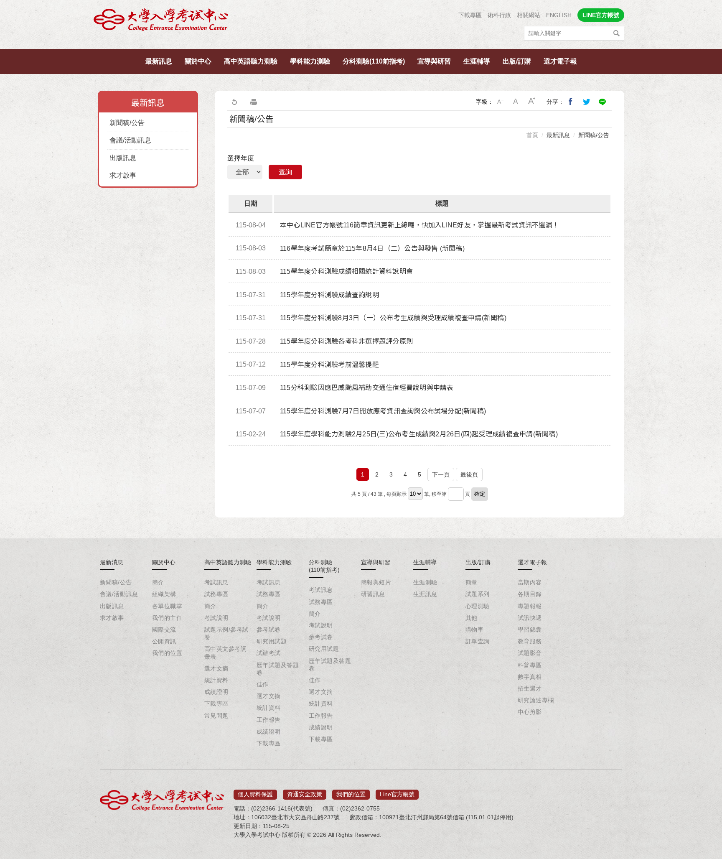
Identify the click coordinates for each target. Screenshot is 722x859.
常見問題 (216, 715)
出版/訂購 (517, 61)
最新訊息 (158, 61)
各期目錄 (530, 594)
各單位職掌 (167, 606)
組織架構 (164, 594)
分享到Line (602, 101)
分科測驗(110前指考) (374, 61)
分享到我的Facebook (570, 101)
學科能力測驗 (310, 61)
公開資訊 (164, 641)
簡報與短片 (376, 582)
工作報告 (269, 719)
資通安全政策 (304, 794)
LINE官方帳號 (600, 15)
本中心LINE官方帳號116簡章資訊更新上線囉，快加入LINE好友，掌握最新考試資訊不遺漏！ (419, 225)
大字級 (532, 101)
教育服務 (530, 641)
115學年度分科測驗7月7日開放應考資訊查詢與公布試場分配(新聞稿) (383, 411)
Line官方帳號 (397, 794)
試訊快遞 (530, 617)
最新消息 (111, 562)
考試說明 (216, 617)
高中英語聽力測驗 (250, 61)
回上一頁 (234, 101)
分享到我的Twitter (586, 101)
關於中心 (198, 61)
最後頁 (469, 474)
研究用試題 (272, 641)
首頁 (532, 135)
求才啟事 (122, 175)
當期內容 (530, 582)
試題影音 (530, 653)
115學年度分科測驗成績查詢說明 (329, 294)
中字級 (516, 101)
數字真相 (530, 676)
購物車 (474, 629)
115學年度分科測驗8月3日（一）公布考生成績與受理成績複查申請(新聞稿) (393, 317)
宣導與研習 (434, 61)
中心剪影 (530, 712)
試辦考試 (269, 653)
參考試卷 (269, 629)
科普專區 (530, 665)
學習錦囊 (530, 629)
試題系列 (477, 594)
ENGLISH (559, 15)
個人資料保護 (255, 794)
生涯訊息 (425, 594)
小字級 (500, 101)
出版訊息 (122, 157)
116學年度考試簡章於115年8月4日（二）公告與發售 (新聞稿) (372, 248)
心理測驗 (477, 606)
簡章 (471, 582)
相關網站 (528, 15)
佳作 (263, 684)
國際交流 (164, 629)
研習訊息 (373, 594)
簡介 (158, 582)
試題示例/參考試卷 (226, 633)
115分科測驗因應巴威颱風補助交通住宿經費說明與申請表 (366, 387)
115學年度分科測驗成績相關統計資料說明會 (346, 271)
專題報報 (530, 606)
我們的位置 (167, 653)
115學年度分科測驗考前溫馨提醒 (329, 364)
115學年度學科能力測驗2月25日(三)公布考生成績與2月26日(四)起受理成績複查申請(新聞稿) (419, 434)
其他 (471, 617)
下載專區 (470, 15)
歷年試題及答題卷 (278, 669)
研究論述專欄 (536, 700)
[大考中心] (161, 22)
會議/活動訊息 (130, 140)
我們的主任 (167, 617)
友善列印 (253, 101)
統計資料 (216, 680)
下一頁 (441, 474)
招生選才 (530, 688)
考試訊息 (216, 582)
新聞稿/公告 (127, 122)
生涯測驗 (425, 582)
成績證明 (216, 691)
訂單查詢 (477, 641)
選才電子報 (560, 61)
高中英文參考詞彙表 (225, 652)
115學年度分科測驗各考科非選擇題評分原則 (346, 341)
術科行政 (499, 15)
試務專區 (216, 594)
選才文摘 (216, 668)
